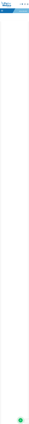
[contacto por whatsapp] (20, 4)
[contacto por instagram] (28, 4)
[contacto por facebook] (25, 4)
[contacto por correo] (22, 4)
